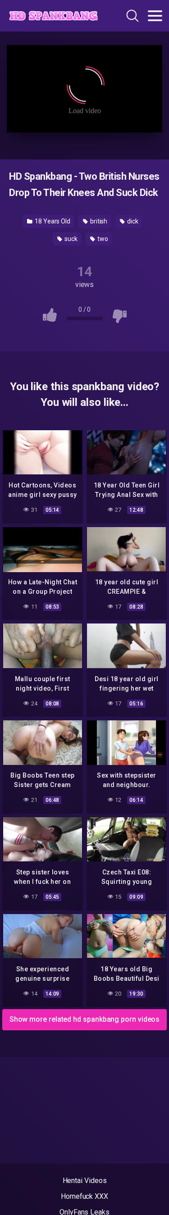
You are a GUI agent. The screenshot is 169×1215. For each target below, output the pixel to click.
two (102, 238)
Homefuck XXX (84, 1196)
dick (132, 221)
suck (70, 238)
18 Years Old (51, 221)
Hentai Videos (85, 1180)
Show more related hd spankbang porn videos (84, 1019)
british (98, 221)
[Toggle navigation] (155, 15)
